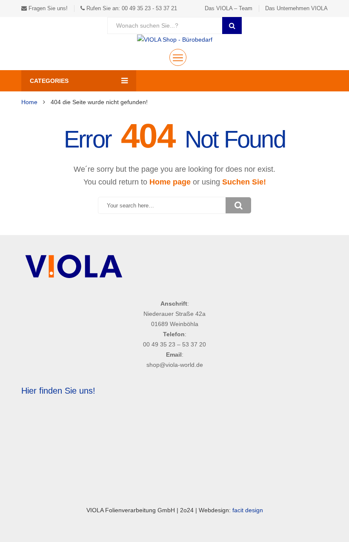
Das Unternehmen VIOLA (296, 8)
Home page (170, 182)
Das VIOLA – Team (228, 8)
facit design (247, 510)
